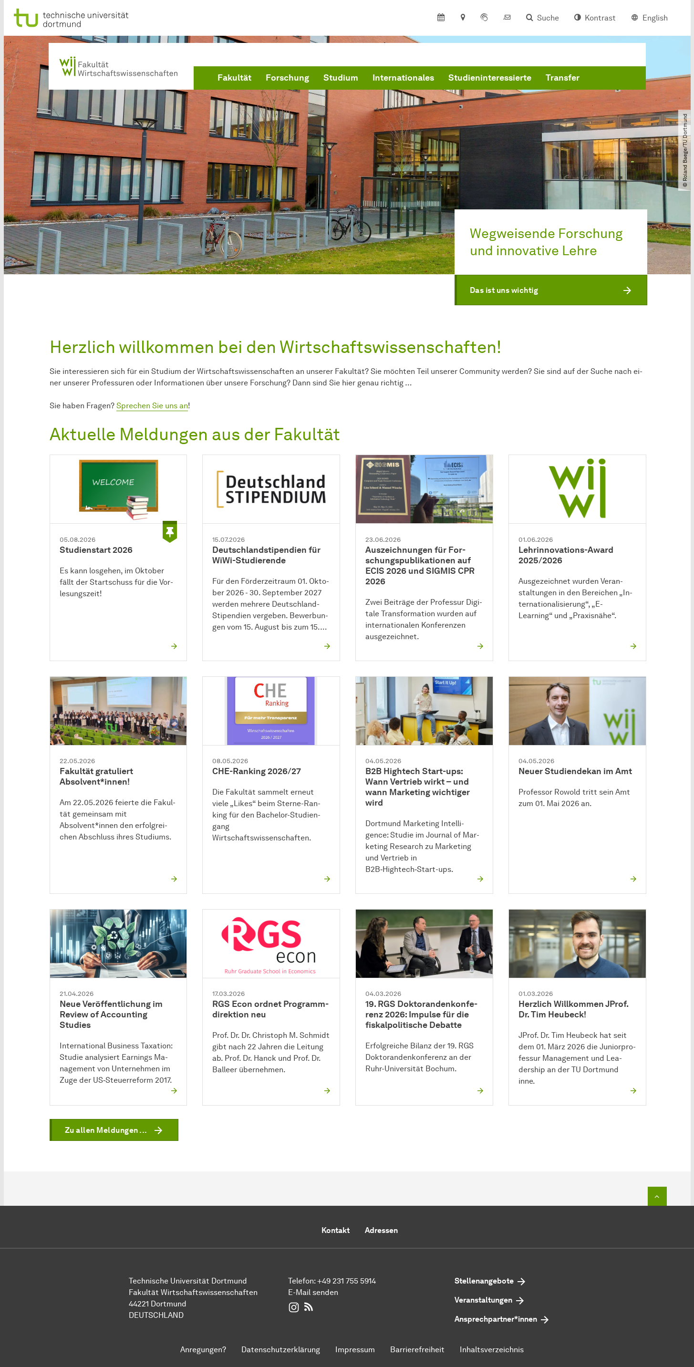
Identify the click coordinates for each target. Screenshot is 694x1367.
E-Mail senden (313, 1292)
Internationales (403, 77)
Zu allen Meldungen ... (106, 1130)
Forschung (287, 77)
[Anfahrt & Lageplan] (462, 18)
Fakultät (234, 77)
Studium (340, 77)
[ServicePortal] (484, 18)
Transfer (563, 77)
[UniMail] (507, 18)
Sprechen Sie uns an (152, 405)
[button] (551, 290)
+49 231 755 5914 (346, 1280)
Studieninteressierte (489, 77)
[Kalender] (441, 18)
